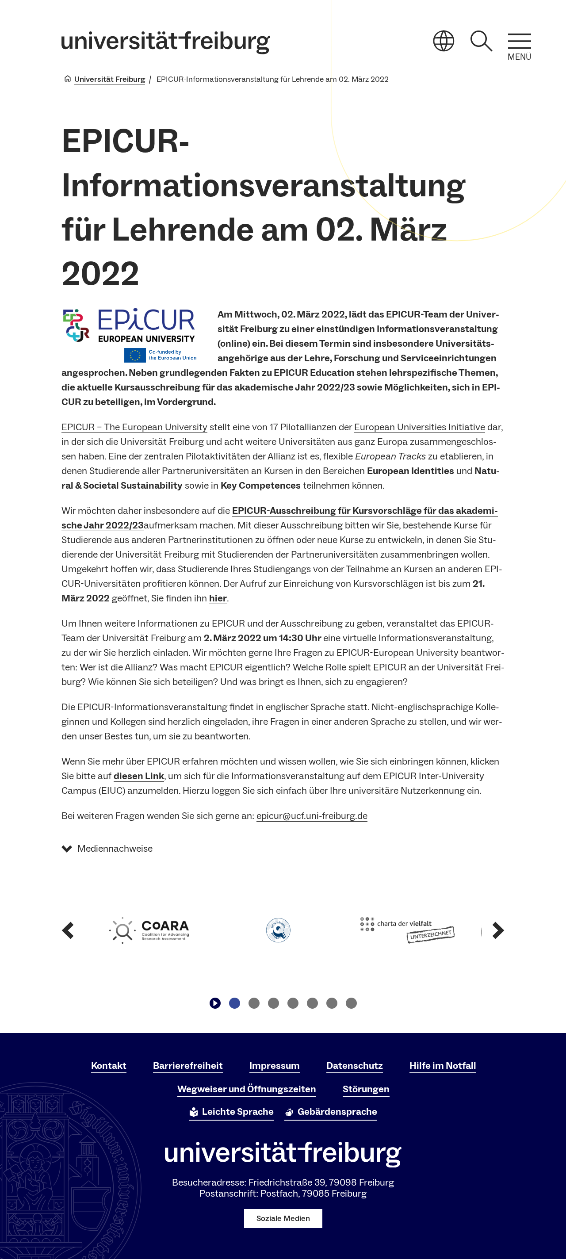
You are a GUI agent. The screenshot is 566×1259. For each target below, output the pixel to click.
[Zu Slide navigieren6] (331, 1003)
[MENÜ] (519, 41)
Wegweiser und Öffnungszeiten (246, 1089)
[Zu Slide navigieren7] (351, 1003)
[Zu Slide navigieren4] (292, 1003)
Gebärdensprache (337, 1112)
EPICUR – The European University (134, 427)
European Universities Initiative (419, 427)
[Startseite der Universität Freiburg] (165, 42)
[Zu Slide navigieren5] (312, 1003)
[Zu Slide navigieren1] (234, 1003)
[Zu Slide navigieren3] (273, 1003)
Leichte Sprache (238, 1112)
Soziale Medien (283, 1218)
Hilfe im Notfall (442, 1066)
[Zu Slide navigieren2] (254, 1003)
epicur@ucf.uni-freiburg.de (311, 816)
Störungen (366, 1089)
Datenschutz (354, 1066)
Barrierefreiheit (188, 1066)
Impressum (274, 1066)
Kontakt (108, 1066)
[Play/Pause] (215, 1003)
